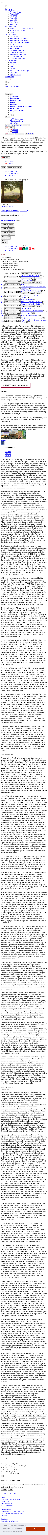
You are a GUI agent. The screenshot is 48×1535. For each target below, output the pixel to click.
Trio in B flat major (30, 276)
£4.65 (7, 292)
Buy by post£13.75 (6, 237)
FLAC (13, 125)
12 (2, 321)
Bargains (13, 32)
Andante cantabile (27, 299)
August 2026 (14, 14)
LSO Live (13, 73)
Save (10, 1489)
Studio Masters (15, 48)
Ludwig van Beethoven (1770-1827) (14, 211)
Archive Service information (9, 1521)
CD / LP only (14, 123)
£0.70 (7, 308)
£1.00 (7, 302)
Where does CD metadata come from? (12, 1513)
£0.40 (7, 313)
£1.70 (7, 281)
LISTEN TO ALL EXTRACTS (31, 273)
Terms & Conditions (7, 1503)
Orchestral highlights (17, 50)
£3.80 (7, 277)
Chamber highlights (17, 52)
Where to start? (10, 34)
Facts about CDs (6, 1509)
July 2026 (13, 16)
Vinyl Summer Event (17, 30)
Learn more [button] (17, 1531)
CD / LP (26, 125)
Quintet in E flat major (31, 291)
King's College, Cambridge (19, 71)
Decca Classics (15, 64)
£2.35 (7, 296)
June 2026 (13, 18)
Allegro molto (25, 313)
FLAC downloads (16, 119)
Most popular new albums (19, 38)
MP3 (7, 117)
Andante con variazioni (29, 315)
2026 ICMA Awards (17, 46)
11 (2, 318)
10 (2, 315)
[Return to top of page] (9, 1493)
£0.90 (7, 284)
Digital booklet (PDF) (7, 206)
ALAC (19, 125)
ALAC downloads (16, 121)
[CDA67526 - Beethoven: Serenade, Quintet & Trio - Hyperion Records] (12, 202)
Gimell (12, 69)
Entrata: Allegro (26, 308)
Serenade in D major (30, 304)
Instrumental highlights (18, 54)
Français (15, 130)
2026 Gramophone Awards (19, 42)
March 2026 (14, 24)
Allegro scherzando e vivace (31, 318)
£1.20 (7, 288)
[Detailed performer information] (18, 220)
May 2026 (13, 20)
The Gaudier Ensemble (8, 220)
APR (11, 67)
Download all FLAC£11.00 (8, 229)
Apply (12, 114)
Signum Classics (15, 75)
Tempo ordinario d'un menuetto (32, 311)
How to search (5, 1497)
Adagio (23, 284)
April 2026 (14, 22)
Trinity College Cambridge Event (21, 28)
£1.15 (7, 315)
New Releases (10, 10)
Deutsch (15, 132)
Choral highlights (16, 56)
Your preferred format (15, 167)
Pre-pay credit (5, 1501)
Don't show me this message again (15, 180)
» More (3, 440)
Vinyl (12, 44)
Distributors (4, 1519)
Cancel (4, 1489)
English (10, 134)
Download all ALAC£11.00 (8, 233)
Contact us (4, 1515)
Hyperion (13, 62)
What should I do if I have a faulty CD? (12, 1511)
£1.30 (7, 299)
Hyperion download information (10, 1499)
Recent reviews (15, 12)
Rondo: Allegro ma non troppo (31, 302)
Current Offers (10, 26)
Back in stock (14, 36)
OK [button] (35, 1529)
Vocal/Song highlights (17, 58)
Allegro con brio (26, 280)
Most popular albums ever (19, 40)
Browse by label (11, 60)
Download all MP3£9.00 (7, 225)
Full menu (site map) (12, 86)
